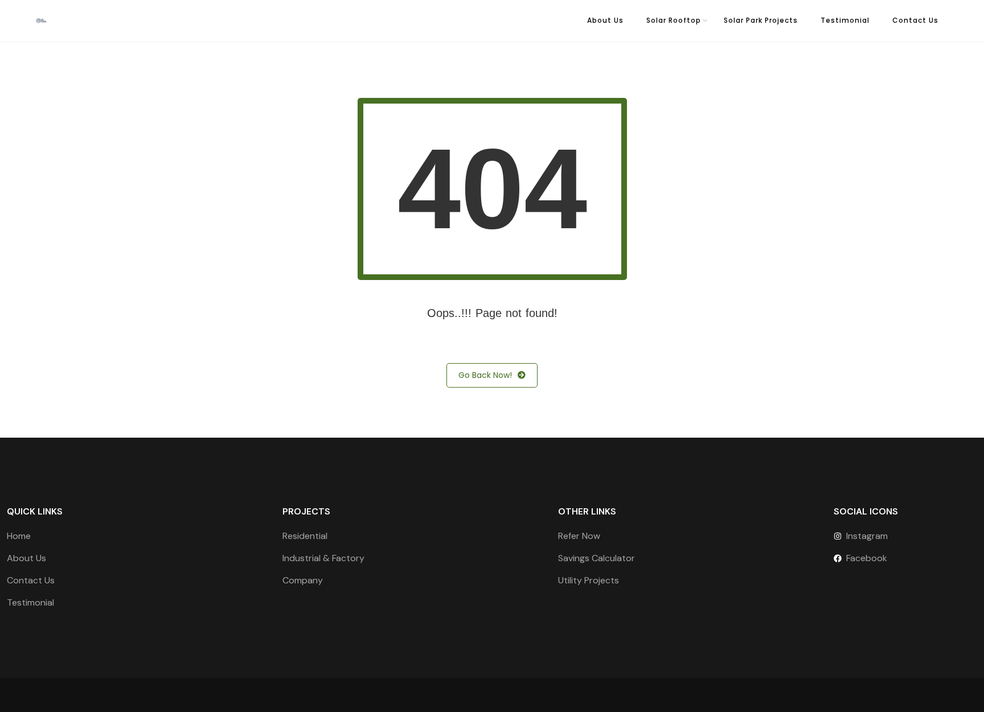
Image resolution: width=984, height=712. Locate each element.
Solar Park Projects (761, 20)
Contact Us (915, 20)
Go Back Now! (485, 375)
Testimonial (845, 20)
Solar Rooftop (673, 20)
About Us (605, 20)
